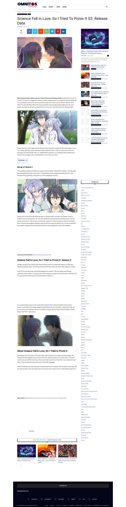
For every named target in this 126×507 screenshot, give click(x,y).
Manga (83, 322)
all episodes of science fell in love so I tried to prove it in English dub (45, 398)
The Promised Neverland (88, 407)
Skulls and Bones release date (42, 255)
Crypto (83, 234)
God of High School (86, 285)
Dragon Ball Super (86, 254)
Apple (82, 190)
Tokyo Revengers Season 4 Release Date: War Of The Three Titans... (98, 130)
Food (82, 278)
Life (82, 314)
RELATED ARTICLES (39, 440)
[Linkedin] (63, 31)
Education (84, 257)
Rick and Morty (85, 373)
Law (82, 311)
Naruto (83, 342)
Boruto (83, 213)
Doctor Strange (85, 247)
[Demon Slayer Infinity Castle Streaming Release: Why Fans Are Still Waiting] (85, 112)
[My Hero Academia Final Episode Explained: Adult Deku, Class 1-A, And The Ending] (85, 122)
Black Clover (84, 205)
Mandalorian (84, 319)
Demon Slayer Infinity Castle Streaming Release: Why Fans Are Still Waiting (99, 112)
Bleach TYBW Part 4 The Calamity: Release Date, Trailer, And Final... (99, 75)
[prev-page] (18, 466)
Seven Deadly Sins (86, 381)
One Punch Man (85, 355)
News (58, 7)
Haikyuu (83, 291)
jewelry (83, 298)
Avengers (83, 198)
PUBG (82, 363)
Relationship (84, 368)
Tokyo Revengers (86, 417)
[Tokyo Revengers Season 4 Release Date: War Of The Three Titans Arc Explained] (85, 131)
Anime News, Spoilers (27, 11)
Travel (83, 422)
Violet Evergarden (86, 432)
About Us (65, 505)
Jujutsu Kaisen (85, 303)
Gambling (84, 280)
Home (44, 7)
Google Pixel (84, 288)
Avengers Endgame (86, 200)
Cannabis (83, 218)
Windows (83, 435)
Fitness (83, 273)
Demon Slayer (85, 242)
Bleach (83, 208)
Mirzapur (83, 332)
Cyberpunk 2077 (85, 239)
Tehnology (93, 68)
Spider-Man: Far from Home (89, 391)
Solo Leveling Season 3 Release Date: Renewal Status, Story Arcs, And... (100, 93)
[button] (107, 7)
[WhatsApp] (46, 31)
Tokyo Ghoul (84, 414)
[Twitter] (35, 31)
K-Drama (83, 306)
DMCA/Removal (97, 505)
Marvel (83, 324)
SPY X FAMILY (85, 394)
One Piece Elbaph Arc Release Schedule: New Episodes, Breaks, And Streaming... (99, 139)
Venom (83, 430)
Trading (83, 420)
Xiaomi (83, 440)
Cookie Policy (79, 505)
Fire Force (84, 270)
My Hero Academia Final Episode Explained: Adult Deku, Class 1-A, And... (99, 121)
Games (64, 7)
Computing (84, 231)
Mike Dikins (83, 55)
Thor (82, 409)
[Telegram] (52, 31)
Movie (82, 334)
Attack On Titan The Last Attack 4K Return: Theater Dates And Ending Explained (67, 460)
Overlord (83, 358)
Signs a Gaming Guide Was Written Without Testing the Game (94, 52)
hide (26, 160)
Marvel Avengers (86, 327)
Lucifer (83, 316)
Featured (83, 267)
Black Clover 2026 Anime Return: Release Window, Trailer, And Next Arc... (98, 102)
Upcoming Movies (86, 427)
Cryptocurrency (85, 236)
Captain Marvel (85, 221)
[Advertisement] (47, 84)
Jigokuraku (84, 301)
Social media (84, 383)
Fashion (83, 265)
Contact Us (58, 505)
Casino (83, 226)
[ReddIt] (40, 31)
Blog (82, 211)
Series (83, 378)
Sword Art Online (86, 396)
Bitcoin (83, 203)
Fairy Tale (83, 260)
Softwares (84, 386)
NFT (82, 350)
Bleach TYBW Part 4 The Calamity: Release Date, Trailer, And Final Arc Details (46, 460)
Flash (82, 275)
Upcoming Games (86, 425)
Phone (83, 360)
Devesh (20, 26)
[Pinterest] (57, 31)
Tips (82, 412)
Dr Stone (83, 249)
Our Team (52, 505)
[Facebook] (29, 31)
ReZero (83, 371)
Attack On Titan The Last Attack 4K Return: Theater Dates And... (98, 84)
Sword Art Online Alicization (89, 399)
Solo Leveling (84, 389)
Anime (51, 7)
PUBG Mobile (84, 365)
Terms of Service (87, 505)
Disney (83, 244)
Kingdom (83, 309)
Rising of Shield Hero (87, 376)
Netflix (83, 345)
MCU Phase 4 (85, 329)
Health (83, 293)
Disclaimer (71, 505)
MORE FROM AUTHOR (54, 440)
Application (84, 193)
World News (84, 438)
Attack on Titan (85, 195)
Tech (82, 401)
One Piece (84, 352)
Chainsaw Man (85, 229)
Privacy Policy (105, 505)
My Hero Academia (86, 340)
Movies (83, 337)
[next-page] (21, 466)
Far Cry (83, 262)
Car (82, 224)
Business (83, 216)
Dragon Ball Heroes (86, 252)
